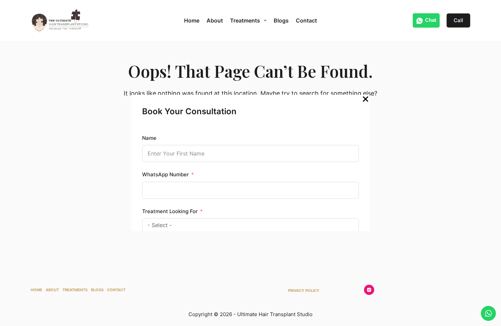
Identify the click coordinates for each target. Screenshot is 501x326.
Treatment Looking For (170, 211)
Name (149, 138)
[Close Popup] (365, 101)
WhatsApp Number (165, 174)
